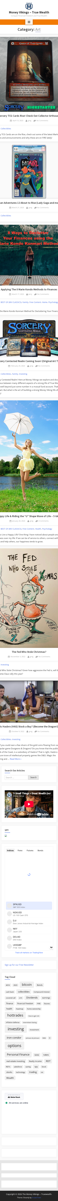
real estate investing (15, 1061)
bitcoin (27, 985)
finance (9, 1003)
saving (28, 1067)
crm (20, 998)
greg (29, 120)
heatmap (19, 1009)
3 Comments (43, 521)
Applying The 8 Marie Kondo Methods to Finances (29, 289)
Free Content (35, 302)
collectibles (24, 991)
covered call (10, 998)
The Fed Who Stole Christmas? (29, 651)
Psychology (47, 529)
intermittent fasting (30, 1022)
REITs (8, 1067)
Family (25, 302)
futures (47, 1003)
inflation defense (12, 1022)
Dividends (32, 997)
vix (42, 1072)
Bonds (40, 985)
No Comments (42, 120)
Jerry (30, 294)
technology (20, 1072)
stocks (9, 1072)
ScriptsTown (36, 1197)
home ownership (34, 1009)
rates (46, 1054)
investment (34, 1030)
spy (36, 1066)
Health (38, 529)
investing (16, 1028)
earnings (46, 997)
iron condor (14, 1037)
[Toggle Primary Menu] (29, 22)
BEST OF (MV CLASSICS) (11, 302)
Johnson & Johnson (32, 1038)
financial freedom (25, 1003)
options (14, 1045)
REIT (48, 1061)
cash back (10, 992)
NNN (44, 1038)
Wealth (10, 1077)
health (9, 1008)
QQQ (37, 1055)
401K (8, 985)
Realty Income (35, 1061)
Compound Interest (42, 992)
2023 (15, 985)
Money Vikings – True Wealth (29, 12)
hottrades (15, 1015)
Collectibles (6, 128)
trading (33, 1072)
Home (44, 302)
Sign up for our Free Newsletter (19, 964)
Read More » (15, 759)
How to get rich (33, 1016)
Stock (44, 1067)
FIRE (38, 1003)
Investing (23, 374)
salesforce (18, 1067)
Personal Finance (18, 1054)
